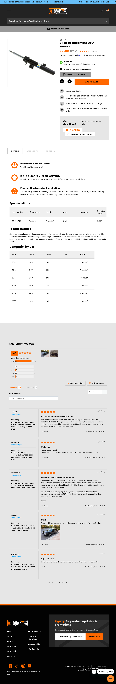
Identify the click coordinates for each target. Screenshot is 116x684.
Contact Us (33, 649)
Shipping (50, 151)
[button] (100, 431)
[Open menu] (10, 11)
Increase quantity (70, 81)
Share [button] (46, 431)
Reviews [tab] (13, 387)
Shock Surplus (100, 668)
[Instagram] (23, 666)
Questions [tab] (30, 387)
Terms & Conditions (33, 637)
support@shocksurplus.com (77, 666)
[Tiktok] (17, 666)
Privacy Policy (34, 631)
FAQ (9, 631)
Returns (10, 641)
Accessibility (34, 644)
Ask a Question (76, 383)
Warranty (32, 151)
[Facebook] (10, 666)
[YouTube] (29, 666)
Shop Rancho (59, 2)
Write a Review (98, 383)
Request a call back (81, 134)
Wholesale (12, 651)
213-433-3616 (100, 666)
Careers (11, 656)
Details (15, 151)
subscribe (94, 636)
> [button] (70, 582)
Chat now (74, 130)
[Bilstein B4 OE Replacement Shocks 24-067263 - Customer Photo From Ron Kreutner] (54, 353)
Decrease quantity (62, 81)
